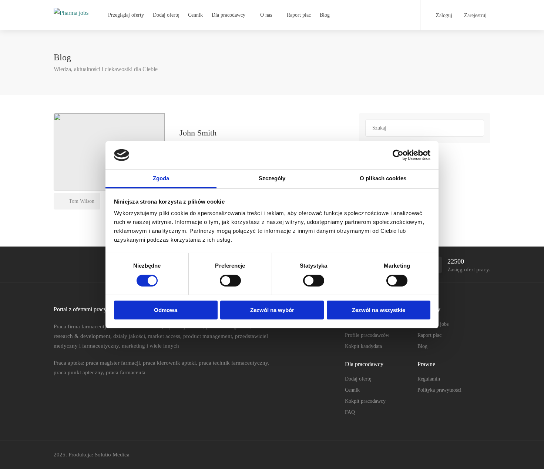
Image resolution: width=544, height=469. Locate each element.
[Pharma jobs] (71, 5)
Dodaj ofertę (166, 15)
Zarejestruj (475, 15)
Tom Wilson (80, 201)
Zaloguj (443, 15)
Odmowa (165, 310)
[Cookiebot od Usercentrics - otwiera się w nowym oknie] (398, 155)
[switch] (230, 281)
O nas (266, 15)
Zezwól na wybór (272, 310)
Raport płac (299, 15)
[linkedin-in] (473, 454)
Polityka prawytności (439, 390)
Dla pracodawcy (228, 15)
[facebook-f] (461, 454)
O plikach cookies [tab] (383, 178)
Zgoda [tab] (161, 178)
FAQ (350, 412)
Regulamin (428, 379)
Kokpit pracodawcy (365, 401)
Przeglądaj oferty (126, 15)
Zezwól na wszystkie (378, 310)
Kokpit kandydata (363, 346)
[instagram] (485, 454)
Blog (325, 15)
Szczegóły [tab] (272, 178)
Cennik (195, 15)
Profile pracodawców (367, 335)
